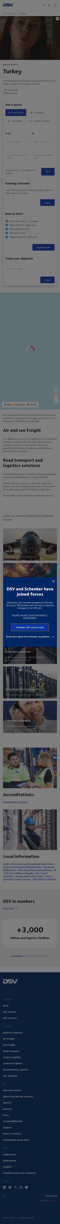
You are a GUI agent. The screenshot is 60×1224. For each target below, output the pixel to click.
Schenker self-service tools (30, 627)
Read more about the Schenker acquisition (28, 636)
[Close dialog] (53, 581)
